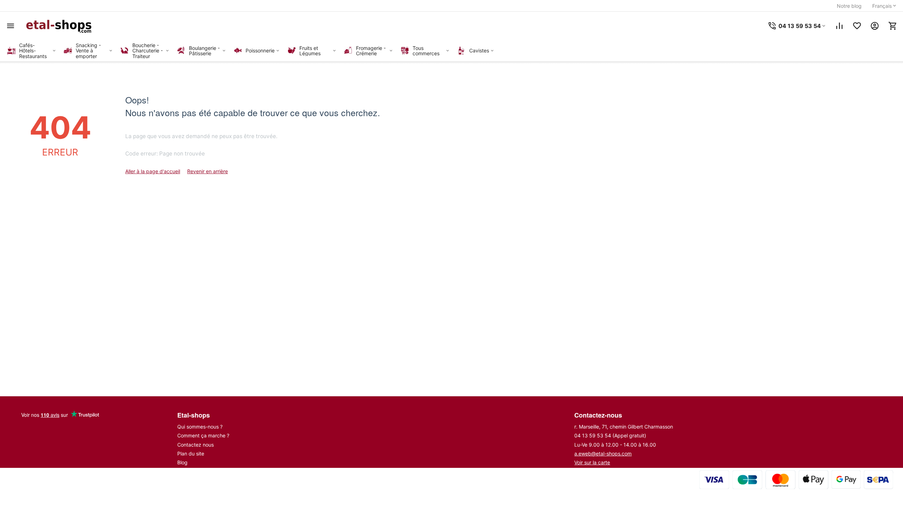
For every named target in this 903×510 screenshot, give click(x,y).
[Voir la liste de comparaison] (839, 26)
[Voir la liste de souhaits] (857, 26)
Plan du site (190, 453)
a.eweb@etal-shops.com (603, 453)
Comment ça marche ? (203, 435)
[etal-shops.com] (60, 26)
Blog (182, 462)
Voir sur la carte (592, 462)
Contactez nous (195, 445)
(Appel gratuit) (610, 435)
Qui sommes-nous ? (200, 427)
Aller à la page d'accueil (152, 171)
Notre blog (849, 6)
